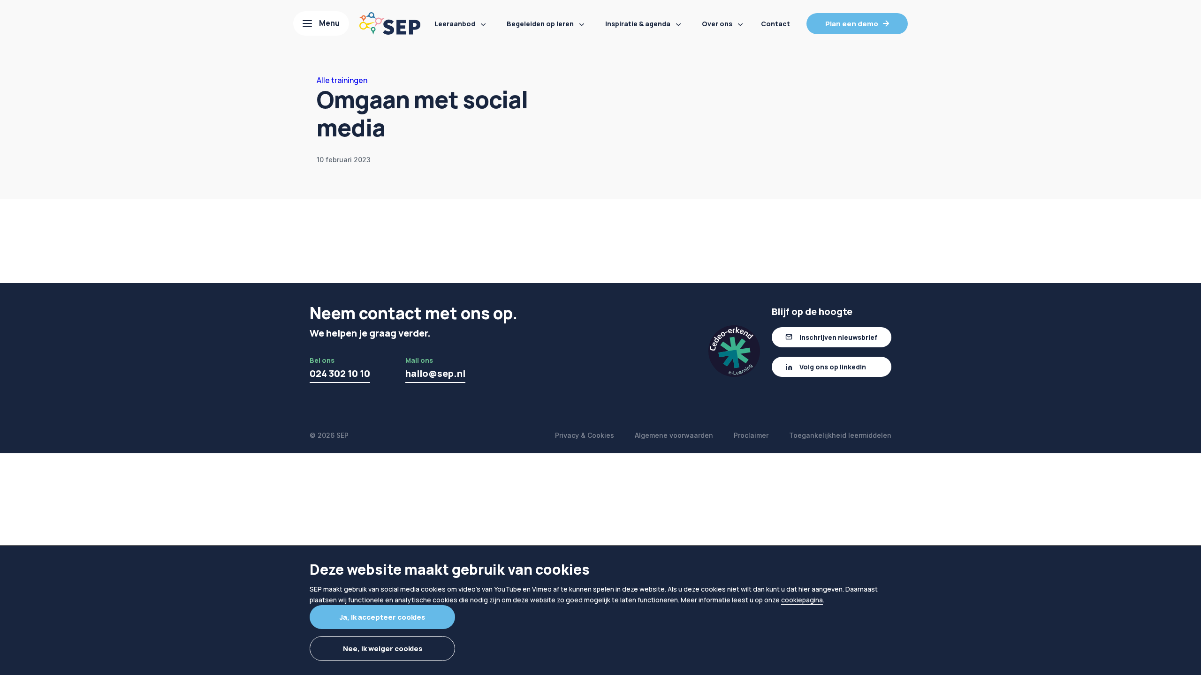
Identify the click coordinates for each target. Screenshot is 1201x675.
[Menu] (321, 23)
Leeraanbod (454, 23)
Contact (775, 23)
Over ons (717, 23)
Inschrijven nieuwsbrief (838, 337)
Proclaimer (751, 435)
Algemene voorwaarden (674, 435)
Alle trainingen (342, 80)
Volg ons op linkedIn (832, 366)
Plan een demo (851, 24)
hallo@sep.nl (435, 373)
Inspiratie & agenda (637, 23)
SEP (342, 435)
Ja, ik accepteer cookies (382, 617)
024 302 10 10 (340, 373)
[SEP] (389, 23)
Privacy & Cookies (584, 435)
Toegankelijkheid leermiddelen (840, 435)
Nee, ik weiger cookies (382, 648)
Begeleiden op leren (540, 23)
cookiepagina (802, 599)
